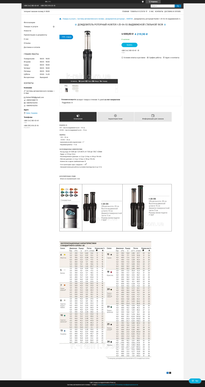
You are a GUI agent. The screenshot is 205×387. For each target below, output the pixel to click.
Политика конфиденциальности (127, 385)
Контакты (159, 11)
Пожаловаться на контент (106, 385)
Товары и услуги (137, 11)
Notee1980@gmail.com (35, 97)
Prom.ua (112, 382)
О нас (151, 11)
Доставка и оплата (172, 11)
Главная (125, 11)
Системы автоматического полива (90, 19)
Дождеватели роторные (115, 19)
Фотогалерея (29, 22)
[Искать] (178, 6)
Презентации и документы (35, 35)
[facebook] (168, 373)
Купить (129, 45)
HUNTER (129, 19)
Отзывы (27, 43)
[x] (170, 373)
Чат (196, 381)
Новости (27, 31)
